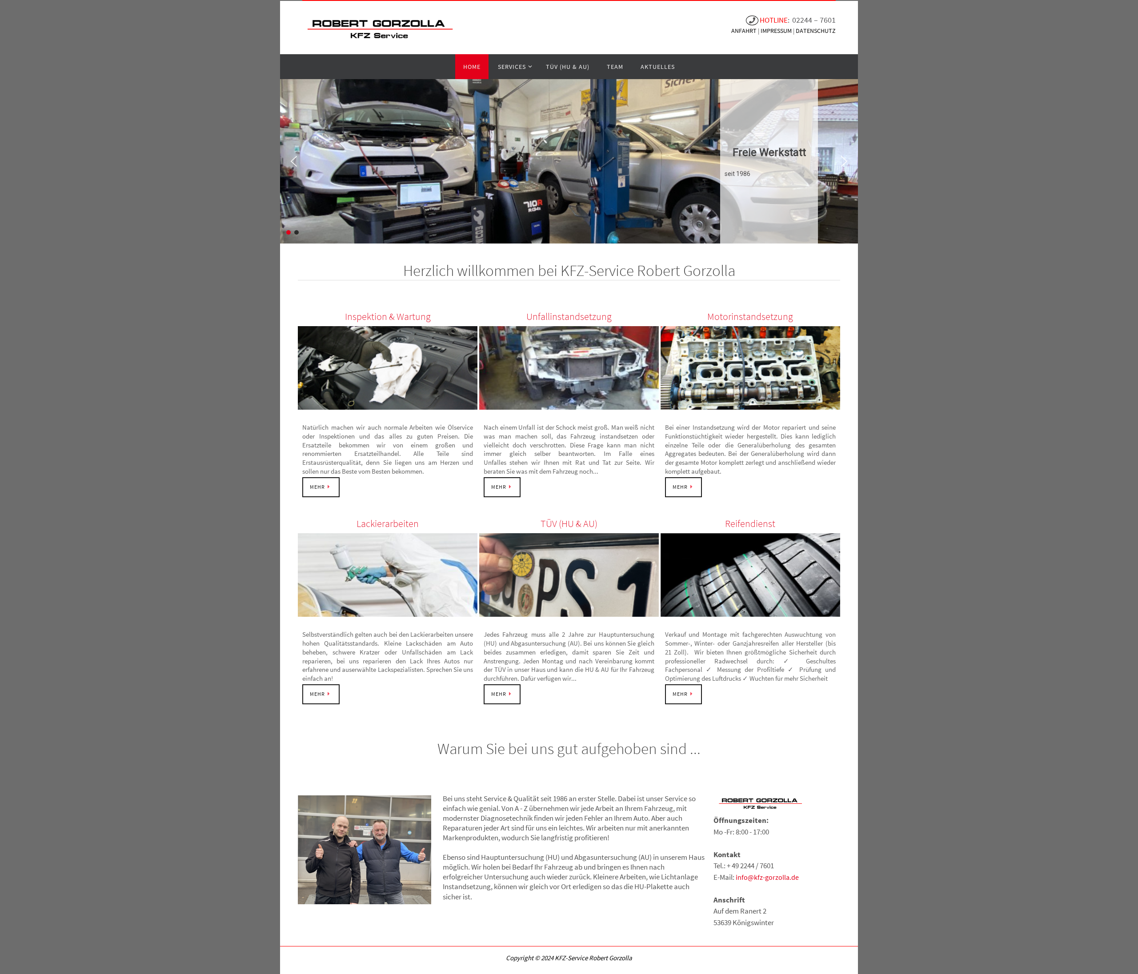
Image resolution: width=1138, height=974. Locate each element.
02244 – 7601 (814, 20)
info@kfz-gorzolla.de (767, 877)
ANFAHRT (744, 31)
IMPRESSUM (777, 31)
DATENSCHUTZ (816, 31)
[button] (294, 161)
